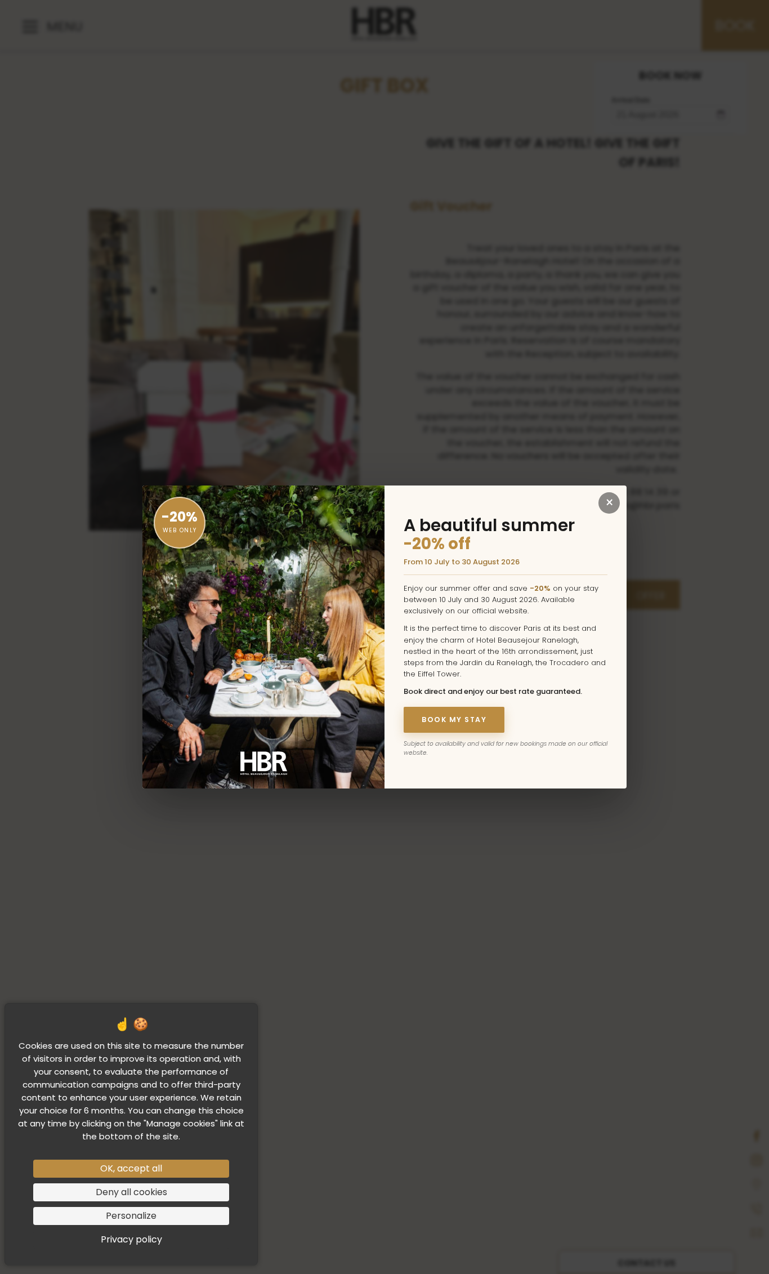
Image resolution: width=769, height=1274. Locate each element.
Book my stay (454, 719)
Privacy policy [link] (131, 1239)
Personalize (131, 1215)
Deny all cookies (131, 1192)
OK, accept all (131, 1168)
